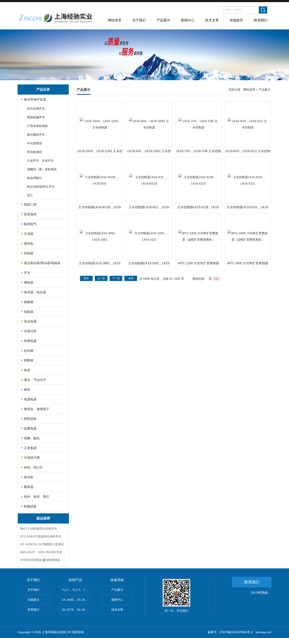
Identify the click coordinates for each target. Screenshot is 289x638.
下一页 (116, 278)
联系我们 (260, 20)
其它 (30, 195)
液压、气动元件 (35, 380)
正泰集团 (30, 448)
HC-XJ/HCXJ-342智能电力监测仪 (42, 544)
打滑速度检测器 (37, 126)
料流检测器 (34, 152)
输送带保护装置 (35, 99)
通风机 (28, 243)
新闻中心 (187, 20)
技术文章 (212, 20)
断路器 (28, 487)
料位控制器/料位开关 (41, 186)
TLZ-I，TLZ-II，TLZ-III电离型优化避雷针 (76, 589)
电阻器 (28, 311)
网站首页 (114, 20)
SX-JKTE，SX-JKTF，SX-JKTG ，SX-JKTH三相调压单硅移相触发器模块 (76, 609)
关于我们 (139, 20)
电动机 (28, 477)
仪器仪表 (30, 331)
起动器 (28, 350)
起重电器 (30, 428)
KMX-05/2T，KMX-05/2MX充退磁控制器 (43, 552)
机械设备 (30, 506)
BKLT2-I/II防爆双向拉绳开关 (38, 528)
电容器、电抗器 (35, 292)
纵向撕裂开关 (36, 134)
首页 (86, 278)
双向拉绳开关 (36, 108)
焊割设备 (30, 418)
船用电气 (30, 224)
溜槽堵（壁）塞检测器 (42, 169)
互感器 (28, 234)
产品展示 (163, 20)
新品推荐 (43, 518)
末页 (130, 278)
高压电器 (30, 321)
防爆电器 (30, 341)
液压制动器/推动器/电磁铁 (42, 263)
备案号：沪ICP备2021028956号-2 (230, 632)
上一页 (101, 278)
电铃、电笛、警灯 (36, 496)
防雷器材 (30, 214)
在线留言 (236, 20)
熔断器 (28, 360)
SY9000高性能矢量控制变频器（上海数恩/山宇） (43, 560)
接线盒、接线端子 (36, 409)
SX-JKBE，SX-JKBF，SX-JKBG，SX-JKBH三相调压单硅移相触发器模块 (76, 599)
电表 (27, 370)
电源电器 (30, 399)
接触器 (28, 302)
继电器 (28, 282)
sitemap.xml (263, 632)
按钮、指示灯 (33, 467)
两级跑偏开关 (36, 117)
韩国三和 (30, 204)
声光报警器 (34, 143)
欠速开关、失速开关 (40, 160)
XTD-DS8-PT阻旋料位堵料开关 (40, 536)
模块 (27, 389)
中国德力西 (32, 457)
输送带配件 (34, 178)
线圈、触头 (32, 438)
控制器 (28, 253)
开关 (27, 272)
